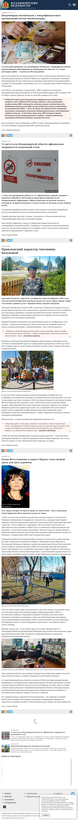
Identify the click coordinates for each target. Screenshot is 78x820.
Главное (8, 793)
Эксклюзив (9, 799)
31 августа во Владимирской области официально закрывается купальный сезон (38, 733)
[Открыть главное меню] (74, 6)
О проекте (58, 793)
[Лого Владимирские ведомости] (20, 5)
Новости (8, 796)
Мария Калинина (13, 130)
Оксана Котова (12, 235)
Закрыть (46, 815)
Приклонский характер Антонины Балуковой (30, 746)
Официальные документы (36, 796)
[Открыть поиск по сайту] (70, 6)
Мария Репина (12, 445)
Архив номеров (32, 793)
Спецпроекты (10, 802)
